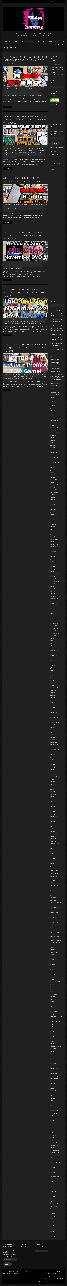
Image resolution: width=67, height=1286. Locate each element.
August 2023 (53, 494)
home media (6, 150)
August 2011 (53, 819)
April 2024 (52, 475)
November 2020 (54, 576)
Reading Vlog (53, 1113)
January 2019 (53, 626)
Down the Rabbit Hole (55, 982)
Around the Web (53, 41)
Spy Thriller (53, 1147)
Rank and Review (54, 1110)
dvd (42, 148)
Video (45, 208)
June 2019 (52, 613)
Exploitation (53, 996)
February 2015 (54, 739)
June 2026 (52, 410)
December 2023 (54, 484)
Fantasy (52, 1001)
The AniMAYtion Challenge (56, 1165)
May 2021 (52, 561)
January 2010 (53, 863)
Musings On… (53, 1090)
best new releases (9, 206)
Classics (52, 947)
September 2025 (54, 432)
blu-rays (26, 148)
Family (52, 999)
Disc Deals (53, 974)
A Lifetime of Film (54, 885)
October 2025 (53, 430)
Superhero (53, 1155)
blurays (33, 148)
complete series (38, 88)
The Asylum (53, 1167)
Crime (51, 967)
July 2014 (52, 754)
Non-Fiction (53, 1098)
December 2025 (54, 425)
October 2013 (53, 774)
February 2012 (54, 814)
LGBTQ (52, 1051)
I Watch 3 (52, 1041)
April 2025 (52, 445)
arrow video (15, 148)
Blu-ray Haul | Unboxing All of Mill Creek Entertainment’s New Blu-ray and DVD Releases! (25, 60)
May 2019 (52, 616)
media (26, 90)
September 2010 (54, 843)
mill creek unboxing (22, 266)
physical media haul (7, 95)
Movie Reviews (54, 1081)
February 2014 (54, 767)
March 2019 (53, 621)
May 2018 (52, 643)
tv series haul (24, 95)
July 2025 (52, 437)
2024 (5, 148)
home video (11, 150)
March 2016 (53, 707)
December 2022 (54, 514)
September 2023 (54, 492)
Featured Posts (39, 1281)
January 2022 (53, 541)
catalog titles (38, 148)
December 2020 (54, 574)
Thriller (52, 1179)
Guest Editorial (54, 1026)
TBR (33, 374)
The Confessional (54, 1170)
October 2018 (53, 630)
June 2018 (52, 640)
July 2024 (52, 467)
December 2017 (54, 655)
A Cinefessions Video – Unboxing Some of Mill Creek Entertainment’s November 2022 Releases (24, 235)
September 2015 (54, 722)
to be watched (22, 378)
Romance (52, 1120)
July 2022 (52, 527)
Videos (36, 86)
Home (56, 44)
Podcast (52, 1103)
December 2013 (54, 772)
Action (52, 887)
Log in (51, 1229)
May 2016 (52, 702)
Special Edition (54, 1145)
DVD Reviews (53, 991)
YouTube (12, 211)
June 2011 (52, 824)
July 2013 (52, 781)
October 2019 (53, 608)
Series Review (54, 1135)
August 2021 (53, 554)
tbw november (11, 378)
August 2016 (53, 695)
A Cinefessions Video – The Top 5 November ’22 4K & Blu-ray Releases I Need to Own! (25, 292)
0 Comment (42, 86)
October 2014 (53, 747)
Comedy (52, 954)
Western (52, 1213)
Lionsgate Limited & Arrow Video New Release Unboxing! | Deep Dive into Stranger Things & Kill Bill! (56, 329)
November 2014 (54, 744)
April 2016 (52, 705)
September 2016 (54, 692)
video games (39, 95)
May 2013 (52, 786)
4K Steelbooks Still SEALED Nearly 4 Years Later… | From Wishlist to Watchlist (56, 321)
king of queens (21, 90)
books (23, 88)
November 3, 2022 (8, 319)
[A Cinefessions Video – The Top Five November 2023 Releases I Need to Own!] (25, 184)
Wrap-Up (52, 1216)
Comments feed (54, 1234)
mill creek (35, 90)
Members (61, 1271)
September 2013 (54, 777)
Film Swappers (54, 1011)
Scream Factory (38, 154)
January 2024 (53, 482)
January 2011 (53, 836)
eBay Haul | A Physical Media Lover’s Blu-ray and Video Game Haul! (56, 315)
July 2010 (52, 848)
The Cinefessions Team (41, 41)
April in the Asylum (55, 907)
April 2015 (52, 734)
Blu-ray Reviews (54, 910)
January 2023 (53, 512)
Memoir (52, 1071)
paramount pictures (14, 154)
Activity (47, 1271)
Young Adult (53, 1221)
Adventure (53, 897)
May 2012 (52, 809)
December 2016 (54, 685)
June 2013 (52, 784)
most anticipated (32, 150)
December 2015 (54, 715)
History (52, 1029)
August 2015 (53, 725)
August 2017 (53, 665)
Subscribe (54, 143)
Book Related (53, 917)
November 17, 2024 (9, 86)
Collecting (27, 86)
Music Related (53, 1086)
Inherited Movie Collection (56, 1043)
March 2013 (53, 791)
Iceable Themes (15, 1273)
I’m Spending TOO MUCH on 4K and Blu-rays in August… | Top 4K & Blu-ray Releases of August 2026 (56, 338)
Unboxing (34, 95)
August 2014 (53, 752)
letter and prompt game (11, 376)
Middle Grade (53, 1073)
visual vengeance (7, 211)
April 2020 (52, 593)
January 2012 (53, 816)
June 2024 (52, 470)
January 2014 (53, 769)
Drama (52, 984)
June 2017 (52, 670)
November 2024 (7, 154)
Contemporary (54, 962)
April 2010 (52, 856)
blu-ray (5, 88)
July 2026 (52, 408)
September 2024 (54, 462)
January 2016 (53, 712)
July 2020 (52, 586)
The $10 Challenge (55, 1162)
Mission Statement (60, 1280)
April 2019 (52, 618)
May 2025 (52, 442)
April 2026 (52, 415)
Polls (51, 1105)
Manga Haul (53, 1061)
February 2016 (54, 710)
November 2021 (54, 546)
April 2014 (52, 762)
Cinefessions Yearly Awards (58, 1281)
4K (7, 148)
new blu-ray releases (7, 152)
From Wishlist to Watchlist (56, 1016)
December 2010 (54, 838)
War (51, 1211)
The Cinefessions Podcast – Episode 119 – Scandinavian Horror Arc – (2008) (56, 356)
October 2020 (53, 579)
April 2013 (52, 789)
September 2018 (54, 633)
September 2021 (54, 551)
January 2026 (53, 423)
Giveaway (52, 1019)
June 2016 (52, 700)
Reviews (6, 41)
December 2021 (54, 544)
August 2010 (53, 846)
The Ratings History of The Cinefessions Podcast (53, 1276)
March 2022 (53, 536)
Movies (20, 93)
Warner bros (13, 156)
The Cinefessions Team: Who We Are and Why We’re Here (51, 1275)
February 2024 (54, 480)
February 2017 (54, 680)
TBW (45, 376)
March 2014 (53, 764)
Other (25, 146)
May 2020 (52, 591)
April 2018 (52, 645)
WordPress (28, 1271)
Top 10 (52, 1184)
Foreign (52, 1014)
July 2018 (52, 638)
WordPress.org (54, 1236)
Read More (7, 106)
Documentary (53, 977)
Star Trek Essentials (55, 1150)
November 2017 (54, 658)
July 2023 (52, 497)
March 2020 (53, 596)
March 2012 (53, 811)
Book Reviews (53, 920)
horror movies (20, 150)
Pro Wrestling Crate (55, 1108)
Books (52, 925)
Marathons (53, 1063)
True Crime (53, 1191)
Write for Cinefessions (28, 41)
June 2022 (52, 529)
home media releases (34, 206)
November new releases (19, 208)
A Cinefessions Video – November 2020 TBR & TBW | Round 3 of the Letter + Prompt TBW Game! (25, 347)
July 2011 (52, 821)
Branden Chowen (18, 86)
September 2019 (54, 611)
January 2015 (53, 742)
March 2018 (53, 648)
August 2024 (53, 465)
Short (51, 1140)
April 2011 (52, 829)
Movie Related (54, 1078)
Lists (51, 1056)
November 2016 (54, 687)
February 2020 (54, 598)
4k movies (10, 148)
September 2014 (54, 749)
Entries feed (53, 1231)
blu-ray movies (21, 148)
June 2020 (52, 588)
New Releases (28, 93)
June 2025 (52, 440)
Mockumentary (54, 1076)
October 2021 (53, 549)
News (51, 1095)
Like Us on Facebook (22, 1245)
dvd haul (11, 264)
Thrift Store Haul (54, 1176)
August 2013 (53, 779)
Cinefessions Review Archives (47, 1280)
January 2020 (53, 601)
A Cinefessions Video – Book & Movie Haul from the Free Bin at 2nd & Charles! (56, 385)
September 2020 (54, 581)
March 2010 (53, 858)
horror (16, 150)
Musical (52, 1088)
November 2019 (54, 606)
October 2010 (53, 841)
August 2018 (53, 635)
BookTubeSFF (31, 88)
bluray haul (18, 88)
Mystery (52, 1093)
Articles (11, 41)
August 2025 (53, 435)
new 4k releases (43, 150)
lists (24, 150)
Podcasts (17, 41)
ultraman (29, 95)
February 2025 (54, 450)
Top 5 (51, 1186)
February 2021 (54, 569)
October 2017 (53, 660)
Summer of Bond (54, 1152)
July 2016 (52, 697)
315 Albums (53, 880)
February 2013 (54, 794)
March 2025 (53, 447)
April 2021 (52, 564)
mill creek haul (15, 266)
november (34, 93)
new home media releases (17, 152)
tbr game (35, 376)
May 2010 (52, 853)
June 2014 (52, 757)
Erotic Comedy (54, 994)
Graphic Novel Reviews (56, 1024)
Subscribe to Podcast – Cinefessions (56, 103)
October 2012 (53, 801)
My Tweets (53, 169)
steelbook (43, 154)
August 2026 (53, 405)
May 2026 (52, 413)
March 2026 (53, 418)
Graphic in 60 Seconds (56, 1021)
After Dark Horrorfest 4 (56, 902)
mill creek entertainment (8, 93)
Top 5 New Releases (31, 146)
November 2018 (54, 628)
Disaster (52, 972)
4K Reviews (53, 883)
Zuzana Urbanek (54, 391)
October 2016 (53, 690)
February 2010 (54, 861)
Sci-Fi (51, 1125)
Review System (47, 1281)
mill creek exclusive (7, 266)
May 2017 (52, 673)
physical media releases (30, 154)
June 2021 (52, 559)
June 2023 (52, 499)
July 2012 (52, 806)
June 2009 (52, 866)
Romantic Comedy (54, 1123)
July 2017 (52, 668)
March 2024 (53, 477)
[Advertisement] (57, 114)
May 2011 (52, 826)
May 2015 (52, 732)
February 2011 (54, 833)
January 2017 (53, 682)
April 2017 (52, 675)
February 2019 (54, 623)
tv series (19, 95)
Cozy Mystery (53, 964)
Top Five (8, 156)
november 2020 (28, 376)
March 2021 (53, 566)
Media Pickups (24, 264)
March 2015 (53, 737)
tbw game (5, 378)
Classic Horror (53, 944)
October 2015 (53, 720)
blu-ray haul (9, 88)
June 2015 (52, 729)
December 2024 (54, 455)
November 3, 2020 (8, 374)
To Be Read (17, 378)
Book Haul (53, 915)
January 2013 (53, 796)
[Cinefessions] (33, 7)
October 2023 (53, 489)
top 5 (5, 156)
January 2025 (53, 452)
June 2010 (52, 851)
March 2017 (53, 678)
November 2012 (54, 799)
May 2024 (52, 472)
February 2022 (54, 539)
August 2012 (53, 804)
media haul (30, 90)
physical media (39, 93)
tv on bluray (14, 95)
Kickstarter (53, 1048)
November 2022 (7, 268)
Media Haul (31, 86)
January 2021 (53, 571)
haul (43, 88)
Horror (52, 1031)
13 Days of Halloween (55, 873)
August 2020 (53, 583)
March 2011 (53, 831)
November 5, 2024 (8, 146)
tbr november (40, 376)
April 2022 (52, 534)
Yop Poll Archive (60, 1278)
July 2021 (52, 556)
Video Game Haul (54, 1203)
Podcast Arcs (47, 1273)
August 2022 (53, 524)
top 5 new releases (39, 208)
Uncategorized (54, 1199)
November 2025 (54, 428)
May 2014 (52, 759)
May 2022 (52, 531)
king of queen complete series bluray (11, 90)
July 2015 (52, 727)
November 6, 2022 (8, 261)
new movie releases (26, 152)
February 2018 (54, 650)
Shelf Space (53, 1137)
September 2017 (54, 663)
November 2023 (11, 208)
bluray (14, 88)
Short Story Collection (55, 1142)
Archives (61, 41)
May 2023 (52, 502)
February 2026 (54, 420)
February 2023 (54, 509)
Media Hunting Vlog (55, 1068)
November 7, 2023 (8, 204)
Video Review (53, 1206)
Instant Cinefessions (55, 1046)
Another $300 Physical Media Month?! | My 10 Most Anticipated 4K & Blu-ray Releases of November (25, 119)
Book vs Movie (54, 922)
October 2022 (53, 519)
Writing (52, 1218)
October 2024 (53, 460)
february (22, 206)
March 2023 (53, 507)
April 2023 (52, 504)
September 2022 (54, 522)
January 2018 (53, 653)
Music (24, 93)
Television (53, 1160)
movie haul (16, 93)
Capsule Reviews (54, 930)
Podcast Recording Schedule (57, 1273)
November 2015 (54, 717)
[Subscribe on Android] (54, 99)
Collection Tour (54, 952)
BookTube (26, 88)
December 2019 (54, 603)
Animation (52, 905)
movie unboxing (35, 266)
